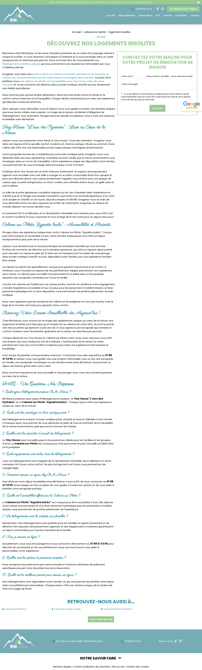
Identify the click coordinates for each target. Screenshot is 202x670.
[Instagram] (162, 9)
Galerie (167, 15)
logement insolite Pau (16, 609)
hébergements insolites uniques (21, 63)
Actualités (181, 15)
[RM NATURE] (18, 21)
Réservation (145, 15)
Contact (195, 15)
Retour (101, 36)
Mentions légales (62, 666)
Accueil (111, 15)
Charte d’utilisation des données (92, 666)
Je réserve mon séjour (183, 9)
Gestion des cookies (138, 666)
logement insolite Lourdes (67, 609)
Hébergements (126, 15)
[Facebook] (158, 9)
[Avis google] (191, 105)
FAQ (158, 15)
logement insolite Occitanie (117, 609)
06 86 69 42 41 (143, 9)
